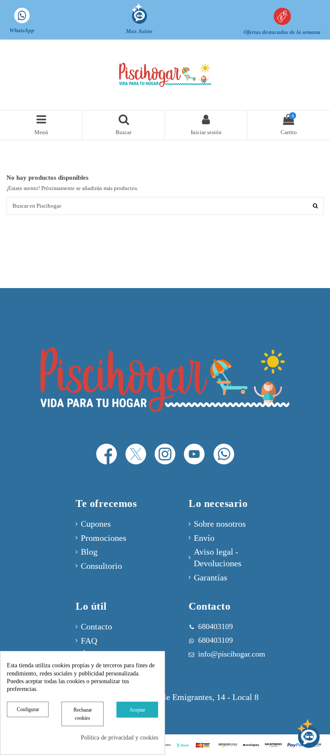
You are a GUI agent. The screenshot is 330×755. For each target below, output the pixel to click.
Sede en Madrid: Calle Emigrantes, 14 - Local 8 (175, 697)
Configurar (28, 709)
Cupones (96, 523)
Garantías (210, 577)
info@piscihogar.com (231, 654)
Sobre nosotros (220, 523)
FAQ (89, 640)
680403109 (215, 640)
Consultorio (101, 566)
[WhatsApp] (224, 454)
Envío (204, 538)
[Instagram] (165, 454)
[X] (136, 454)
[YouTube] (194, 454)
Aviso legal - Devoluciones (217, 557)
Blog (89, 551)
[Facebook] (106, 454)
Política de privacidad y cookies (119, 737)
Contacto (96, 626)
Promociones (103, 538)
